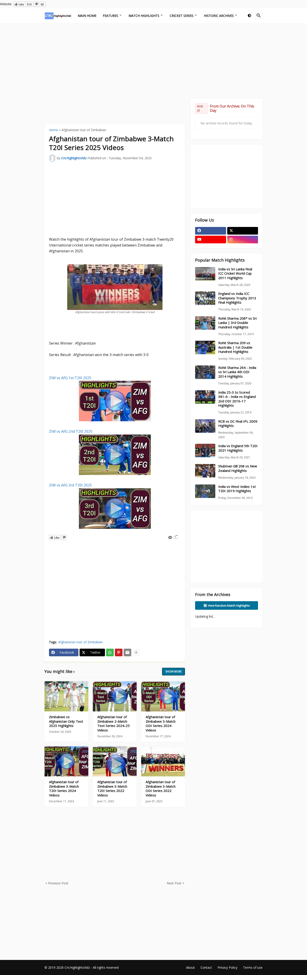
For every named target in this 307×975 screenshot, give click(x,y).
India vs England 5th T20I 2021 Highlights (238, 448)
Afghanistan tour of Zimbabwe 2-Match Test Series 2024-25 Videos (113, 723)
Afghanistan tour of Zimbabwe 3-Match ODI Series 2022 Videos (161, 788)
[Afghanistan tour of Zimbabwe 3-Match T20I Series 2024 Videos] (66, 761)
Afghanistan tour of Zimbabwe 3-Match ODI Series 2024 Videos (161, 723)
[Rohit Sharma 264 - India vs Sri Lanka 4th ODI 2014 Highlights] (205, 372)
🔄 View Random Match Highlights (226, 605)
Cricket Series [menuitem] (182, 15)
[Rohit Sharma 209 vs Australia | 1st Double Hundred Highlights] (205, 347)
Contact (206, 967)
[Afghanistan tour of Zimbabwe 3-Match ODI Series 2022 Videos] (163, 761)
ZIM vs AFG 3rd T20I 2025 (70, 485)
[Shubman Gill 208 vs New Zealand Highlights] (205, 470)
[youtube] (210, 239)
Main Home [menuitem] (87, 15)
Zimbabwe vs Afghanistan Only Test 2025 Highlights (66, 721)
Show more (173, 671)
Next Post (174, 883)
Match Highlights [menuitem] (144, 15)
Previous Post (58, 883)
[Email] (127, 652)
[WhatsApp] (110, 652)
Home (53, 130)
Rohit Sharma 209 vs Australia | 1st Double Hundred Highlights (235, 347)
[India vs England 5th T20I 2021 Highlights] (205, 450)
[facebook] (210, 231)
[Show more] (136, 652)
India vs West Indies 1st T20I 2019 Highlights (237, 488)
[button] (249, 16)
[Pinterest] (118, 652)
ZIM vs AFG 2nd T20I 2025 (70, 431)
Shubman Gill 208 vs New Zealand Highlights (237, 468)
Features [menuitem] (110, 15)
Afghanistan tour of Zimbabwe (84, 130)
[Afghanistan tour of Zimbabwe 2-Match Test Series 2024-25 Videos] (115, 696)
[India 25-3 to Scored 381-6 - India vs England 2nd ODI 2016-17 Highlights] (205, 397)
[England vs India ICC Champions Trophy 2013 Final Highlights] (205, 298)
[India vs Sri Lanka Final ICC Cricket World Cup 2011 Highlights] (205, 273)
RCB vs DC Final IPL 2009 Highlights (237, 423)
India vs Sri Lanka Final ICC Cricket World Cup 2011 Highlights (235, 273)
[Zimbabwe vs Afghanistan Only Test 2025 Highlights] (66, 696)
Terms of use (253, 967)
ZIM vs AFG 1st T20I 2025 (70, 377)
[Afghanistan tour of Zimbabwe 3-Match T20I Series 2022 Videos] (115, 761)
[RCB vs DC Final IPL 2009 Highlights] (205, 426)
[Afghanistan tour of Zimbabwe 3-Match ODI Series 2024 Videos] (163, 696)
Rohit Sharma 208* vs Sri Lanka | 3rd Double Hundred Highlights (237, 322)
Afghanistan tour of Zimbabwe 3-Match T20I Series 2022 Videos (112, 788)
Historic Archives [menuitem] (219, 15)
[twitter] (242, 231)
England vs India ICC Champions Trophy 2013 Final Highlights (237, 298)
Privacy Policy (227, 967)
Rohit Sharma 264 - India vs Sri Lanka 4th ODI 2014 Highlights (237, 372)
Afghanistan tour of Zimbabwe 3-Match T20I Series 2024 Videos (64, 788)
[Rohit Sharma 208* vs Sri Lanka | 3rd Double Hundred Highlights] (205, 323)
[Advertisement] (153, 60)
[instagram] (242, 239)
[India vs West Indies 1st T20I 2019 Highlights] (205, 491)
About (190, 967)
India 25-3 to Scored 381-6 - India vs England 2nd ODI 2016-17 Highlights (237, 399)
